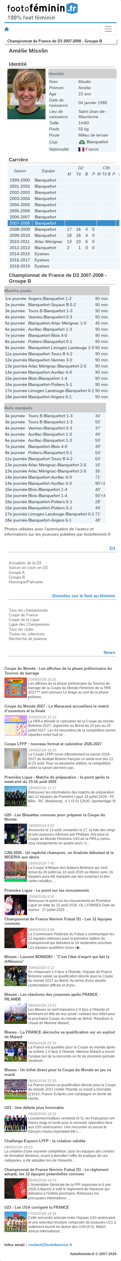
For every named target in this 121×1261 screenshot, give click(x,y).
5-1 (69, 384)
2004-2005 (20, 204)
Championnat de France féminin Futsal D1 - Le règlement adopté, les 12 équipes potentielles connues (56, 1172)
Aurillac (35, 329)
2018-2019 (20, 266)
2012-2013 (20, 247)
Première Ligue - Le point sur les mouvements (46, 890)
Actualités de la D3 (25, 563)
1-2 (68, 298)
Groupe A (17, 572)
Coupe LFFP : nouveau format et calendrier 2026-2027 (53, 744)
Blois (55, 335)
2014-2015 (20, 253)
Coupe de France (23, 615)
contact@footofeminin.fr (50, 1245)
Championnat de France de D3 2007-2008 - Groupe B (54, 41)
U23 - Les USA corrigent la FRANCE (36, 1207)
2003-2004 (20, 198)
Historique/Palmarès (26, 582)
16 (78, 229)
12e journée (16, 360)
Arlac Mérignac (49, 241)
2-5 (83, 366)
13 (69, 241)
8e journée (15, 341)
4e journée (15, 317)
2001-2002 (20, 186)
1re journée (15, 298)
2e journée (15, 304)
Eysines (42, 253)
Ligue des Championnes (29, 624)
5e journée (15, 323)
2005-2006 (20, 210)
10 (78, 241)
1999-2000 (20, 180)
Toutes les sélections (27, 634)
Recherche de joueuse (28, 638)
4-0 (64, 335)
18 (69, 235)
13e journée (16, 366)
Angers (34, 298)
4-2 (69, 353)
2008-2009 (20, 229)
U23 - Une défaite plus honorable (34, 1107)
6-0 (69, 372)
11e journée (16, 353)
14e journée (16, 372)
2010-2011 (20, 241)
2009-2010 (20, 235)
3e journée (15, 310)
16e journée (16, 384)
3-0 (69, 360)
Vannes (35, 317)
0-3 (69, 317)
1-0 (83, 323)
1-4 (64, 378)
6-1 (68, 396)
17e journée (16, 390)
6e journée (15, 329)
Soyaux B (60, 304)
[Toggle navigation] (108, 29)
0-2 (73, 304)
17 (69, 229)
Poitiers (35, 341)
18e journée (16, 396)
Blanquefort (96, 141)
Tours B (35, 310)
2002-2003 (20, 192)
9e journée (15, 347)
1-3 (69, 310)
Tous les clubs (21, 629)
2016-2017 (20, 260)
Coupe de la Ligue (24, 619)
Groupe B (17, 577)
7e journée (15, 335)
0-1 (69, 341)
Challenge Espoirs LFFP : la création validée (44, 1141)
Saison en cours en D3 (28, 567)
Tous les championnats (28, 610)
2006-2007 (20, 217)
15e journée (16, 378)
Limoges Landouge (69, 347)
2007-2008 (20, 223)
